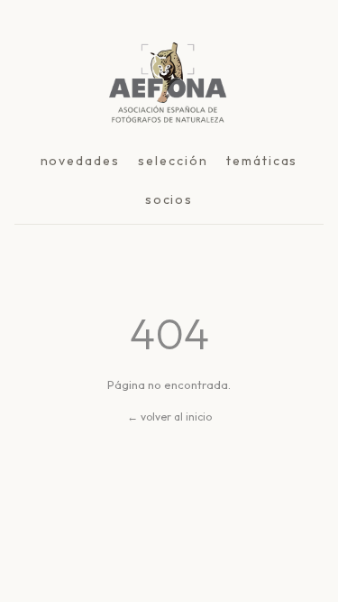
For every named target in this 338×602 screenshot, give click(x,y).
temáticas (262, 161)
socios (169, 199)
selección (173, 161)
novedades (81, 161)
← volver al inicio (169, 416)
